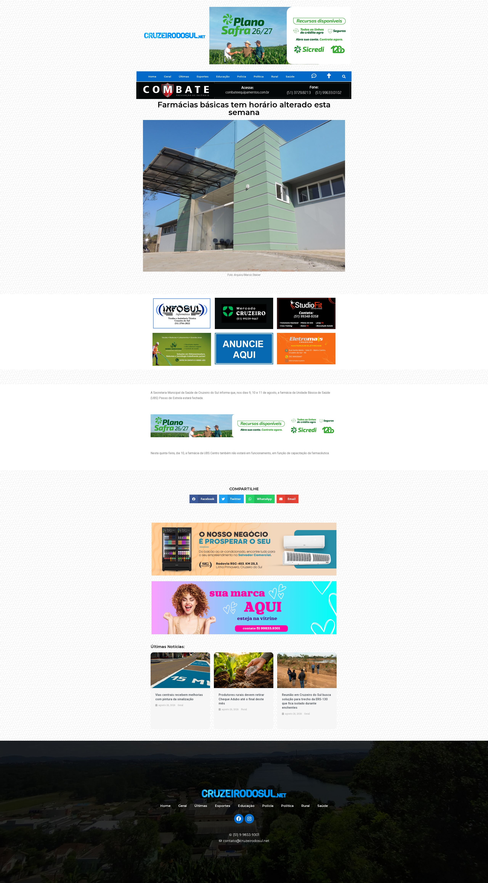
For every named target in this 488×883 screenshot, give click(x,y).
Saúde (290, 76)
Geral (167, 76)
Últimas (184, 76)
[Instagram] (249, 818)
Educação (223, 76)
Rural (274, 76)
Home (152, 76)
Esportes (203, 76)
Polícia (241, 76)
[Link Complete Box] (180, 690)
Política (259, 76)
